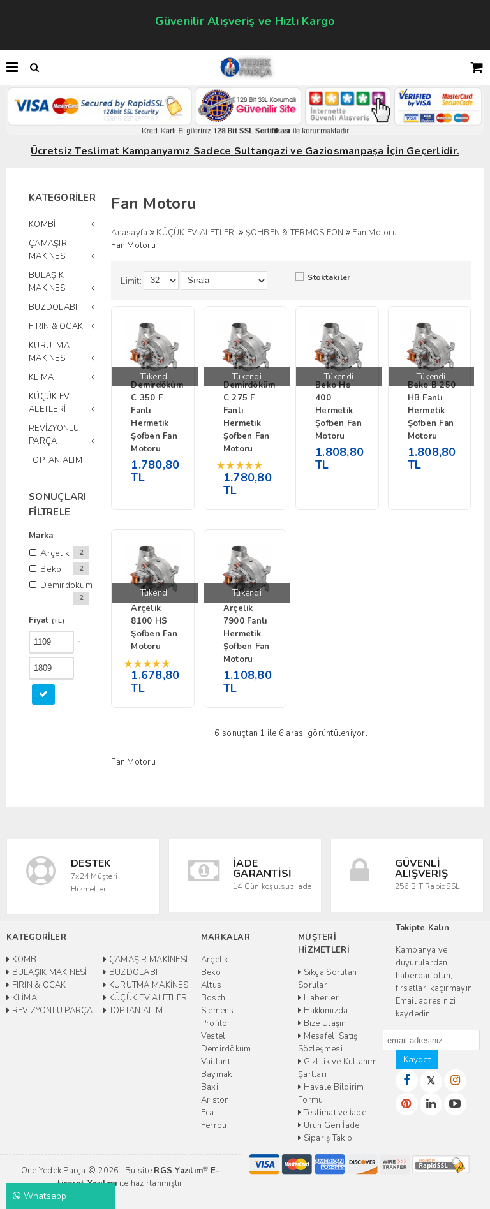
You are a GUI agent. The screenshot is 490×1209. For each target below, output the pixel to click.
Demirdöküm (226, 1049)
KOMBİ (42, 224)
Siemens (217, 1010)
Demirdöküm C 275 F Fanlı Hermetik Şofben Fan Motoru (248, 417)
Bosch (213, 998)
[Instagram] (455, 1080)
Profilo (214, 1023)
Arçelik (214, 959)
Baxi (209, 1087)
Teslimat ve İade (333, 1112)
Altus (211, 985)
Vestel (213, 1036)
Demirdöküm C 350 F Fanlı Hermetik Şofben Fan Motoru (156, 417)
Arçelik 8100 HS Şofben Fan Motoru (154, 627)
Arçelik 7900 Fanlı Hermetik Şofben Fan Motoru (246, 634)
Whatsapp (43, 1196)
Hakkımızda (324, 1010)
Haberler (319, 998)
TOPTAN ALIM (55, 460)
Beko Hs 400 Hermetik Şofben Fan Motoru (338, 410)
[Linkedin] (431, 1104)
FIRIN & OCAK (56, 326)
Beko (211, 972)
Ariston (215, 1100)
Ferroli (214, 1125)
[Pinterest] (407, 1104)
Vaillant (215, 1061)
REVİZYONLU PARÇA (54, 435)
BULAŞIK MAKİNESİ (48, 282)
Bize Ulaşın (323, 1023)
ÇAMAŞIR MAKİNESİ (48, 250)
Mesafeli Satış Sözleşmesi (327, 1042)
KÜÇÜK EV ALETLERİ (49, 403)
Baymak (216, 1074)
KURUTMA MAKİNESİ (49, 352)
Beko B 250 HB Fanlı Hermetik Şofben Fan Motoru (432, 410)
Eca (207, 1112)
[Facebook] (407, 1080)
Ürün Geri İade (330, 1125)
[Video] (455, 1104)
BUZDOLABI (53, 307)
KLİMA (41, 377)
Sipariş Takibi (327, 1138)
